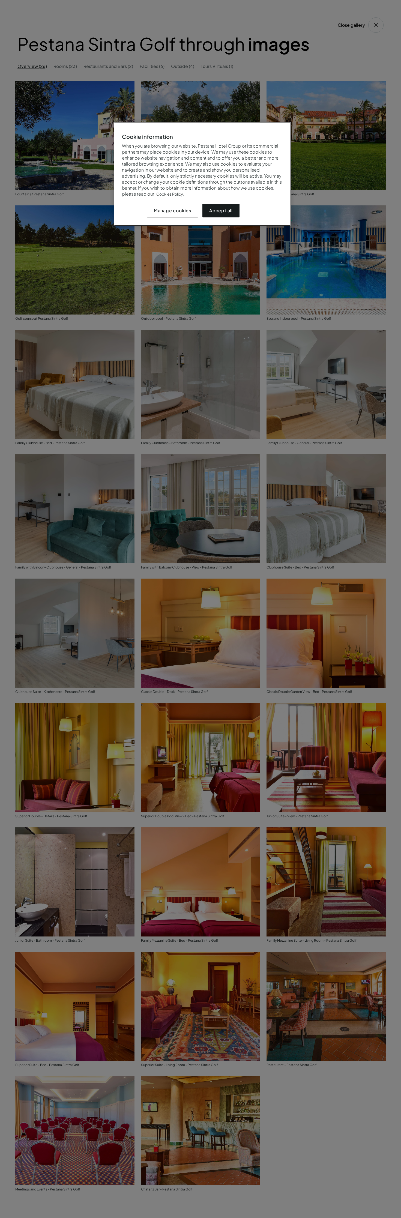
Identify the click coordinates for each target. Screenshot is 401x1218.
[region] (202, 174)
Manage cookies (172, 210)
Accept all (221, 210)
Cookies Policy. (170, 193)
